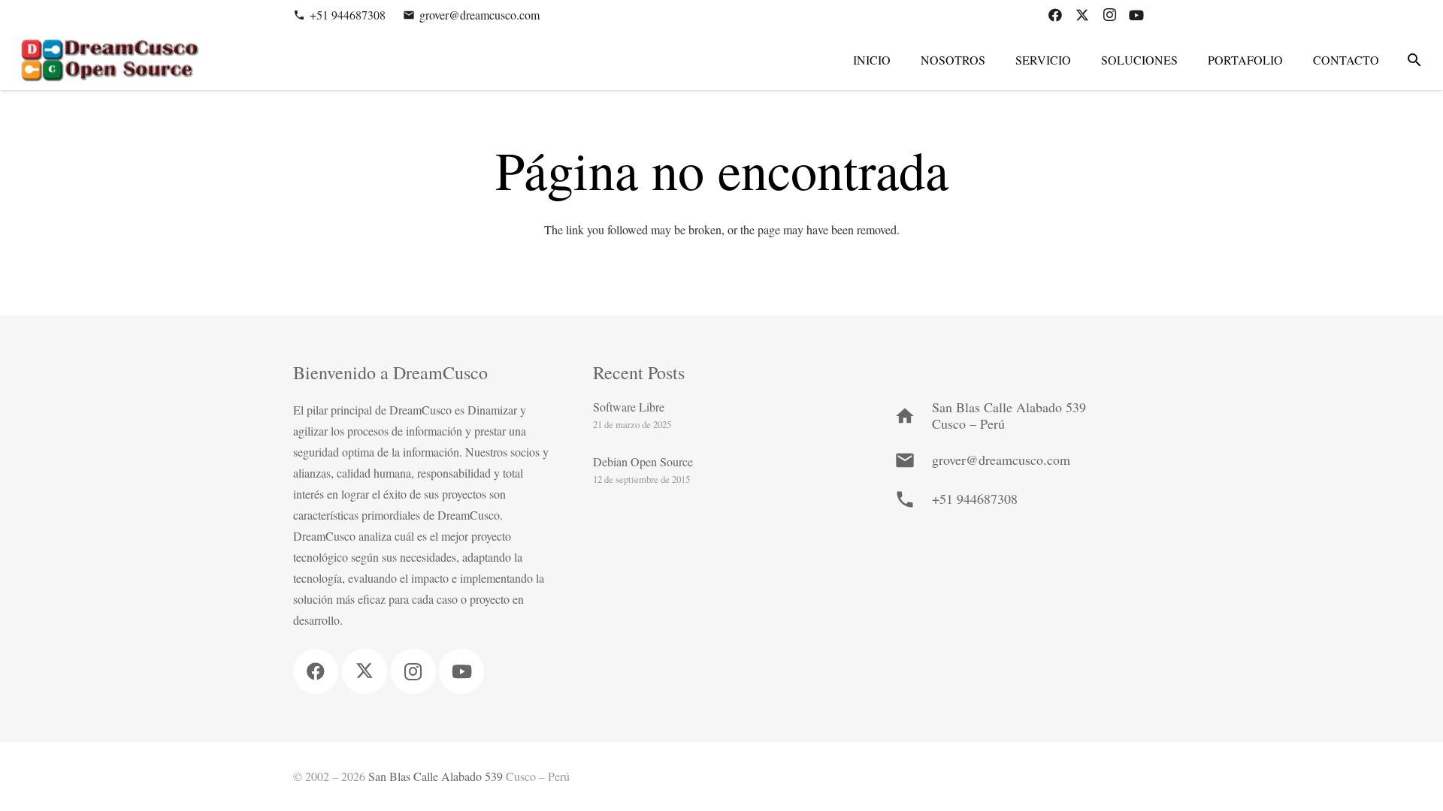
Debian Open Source (643, 461)
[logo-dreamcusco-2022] (109, 60)
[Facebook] (1055, 15)
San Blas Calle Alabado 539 (435, 776)
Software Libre (628, 407)
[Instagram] (1109, 15)
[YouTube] (1136, 15)
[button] (1414, 60)
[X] (1082, 15)
